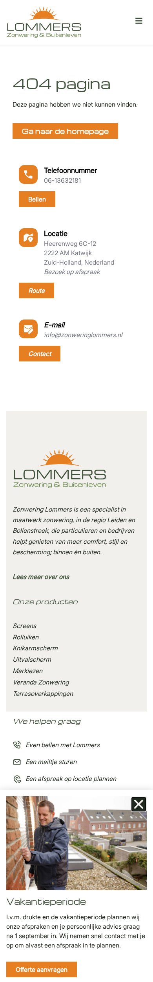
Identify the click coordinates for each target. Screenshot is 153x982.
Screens (24, 626)
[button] (138, 804)
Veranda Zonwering (41, 682)
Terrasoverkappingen (43, 693)
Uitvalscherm (32, 659)
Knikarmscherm (35, 648)
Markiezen (27, 671)
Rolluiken (25, 637)
